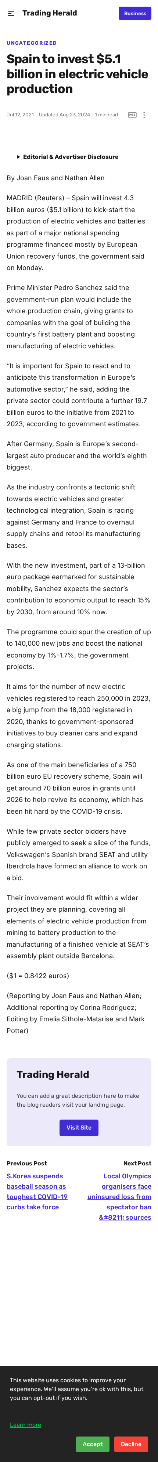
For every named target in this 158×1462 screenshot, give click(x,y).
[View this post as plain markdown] (132, 115)
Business (135, 13)
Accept (93, 1444)
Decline (131, 1444)
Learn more (25, 1424)
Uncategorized (32, 43)
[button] (11, 13)
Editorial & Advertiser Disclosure (71, 156)
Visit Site (79, 1127)
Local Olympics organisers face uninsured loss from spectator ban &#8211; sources (119, 1197)
